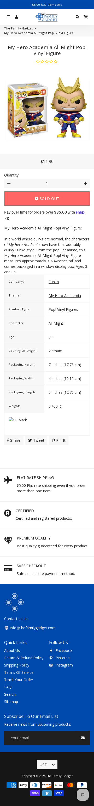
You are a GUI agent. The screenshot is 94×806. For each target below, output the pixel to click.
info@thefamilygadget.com (32, 627)
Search (10, 694)
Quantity (11, 175)
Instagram (64, 665)
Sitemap (11, 701)
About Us (12, 650)
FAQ (7, 686)
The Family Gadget (18, 28)
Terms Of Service (18, 672)
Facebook (63, 650)
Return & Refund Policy (23, 657)
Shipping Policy (16, 665)
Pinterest (63, 657)
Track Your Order (18, 679)
